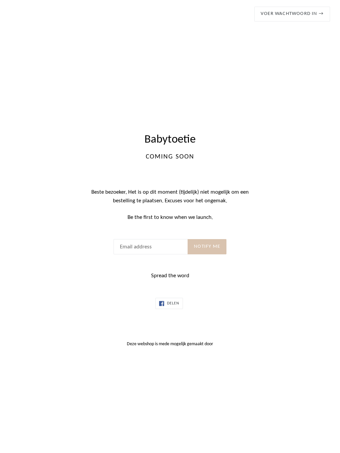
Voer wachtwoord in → (292, 13)
